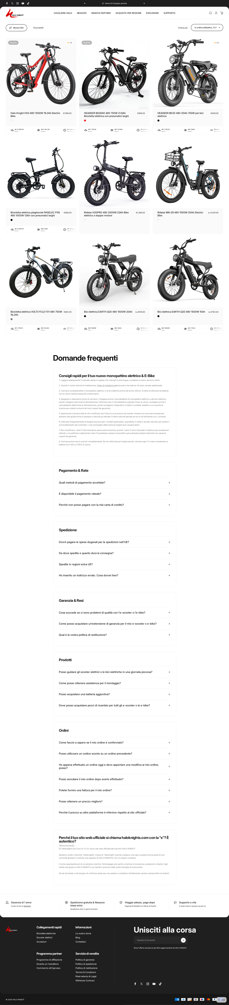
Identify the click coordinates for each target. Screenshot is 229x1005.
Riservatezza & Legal (85, 976)
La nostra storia (83, 933)
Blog (77, 937)
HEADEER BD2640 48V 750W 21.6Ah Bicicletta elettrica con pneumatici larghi (106, 115)
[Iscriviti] (183, 940)
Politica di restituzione (86, 968)
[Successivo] (144, 3)
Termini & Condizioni (85, 972)
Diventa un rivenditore (48, 964)
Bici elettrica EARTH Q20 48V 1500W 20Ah (108, 311)
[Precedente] (85, 3)
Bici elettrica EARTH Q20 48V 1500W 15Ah (181, 311)
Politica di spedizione (86, 964)
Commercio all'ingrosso (48, 968)
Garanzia (27, 906)
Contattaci (80, 941)
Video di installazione (106, 385)
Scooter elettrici (44, 937)
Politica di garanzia (84, 959)
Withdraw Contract (84, 980)
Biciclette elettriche (46, 933)
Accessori (41, 941)
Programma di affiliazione (49, 959)
